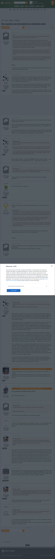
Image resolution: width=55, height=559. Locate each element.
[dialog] (27, 279)
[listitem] (27, 286)
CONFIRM (13, 290)
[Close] (52, 266)
